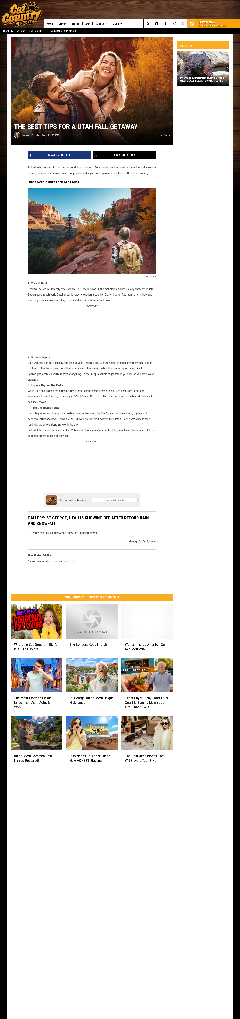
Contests (101, 23)
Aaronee (25, 135)
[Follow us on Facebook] (165, 23)
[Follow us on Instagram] (174, 23)
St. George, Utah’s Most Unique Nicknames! (91, 700)
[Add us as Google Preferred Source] (156, 23)
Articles (46, 561)
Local (72, 561)
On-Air (62, 23)
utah (50, 555)
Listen (76, 23)
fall (44, 555)
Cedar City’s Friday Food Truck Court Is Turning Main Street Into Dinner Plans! (147, 702)
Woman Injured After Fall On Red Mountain (145, 646)
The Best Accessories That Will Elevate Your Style (144, 758)
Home (50, 23)
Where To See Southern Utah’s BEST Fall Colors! (35, 646)
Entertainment (60, 561)
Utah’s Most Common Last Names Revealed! (33, 758)
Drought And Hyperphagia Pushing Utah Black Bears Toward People (202, 79)
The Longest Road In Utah (88, 644)
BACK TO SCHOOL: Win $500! (64, 30)
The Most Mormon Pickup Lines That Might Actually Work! (33, 702)
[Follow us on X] (183, 23)
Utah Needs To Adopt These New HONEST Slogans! (89, 758)
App (87, 23)
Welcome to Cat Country (31, 30)
